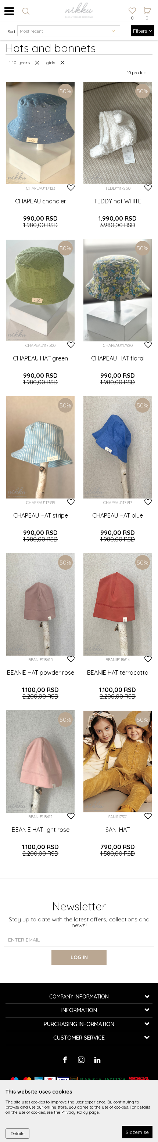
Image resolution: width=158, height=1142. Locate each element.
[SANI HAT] (117, 761)
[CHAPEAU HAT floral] (117, 290)
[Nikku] (17, 177)
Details (17, 1133)
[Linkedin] (97, 1059)
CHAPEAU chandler (40, 201)
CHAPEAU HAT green (40, 358)
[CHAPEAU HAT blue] (117, 447)
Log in (79, 957)
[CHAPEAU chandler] (40, 133)
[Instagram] (81, 1059)
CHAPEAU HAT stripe (40, 515)
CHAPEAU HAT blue (117, 515)
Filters (141, 31)
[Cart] (147, 4)
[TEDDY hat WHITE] (117, 133)
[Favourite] (132, 11)
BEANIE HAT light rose (40, 829)
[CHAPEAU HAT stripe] (40, 447)
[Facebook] (64, 1059)
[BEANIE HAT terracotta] (117, 604)
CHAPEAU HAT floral (117, 358)
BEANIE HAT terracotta (117, 672)
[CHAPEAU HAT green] (40, 290)
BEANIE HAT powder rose (40, 672)
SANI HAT (117, 829)
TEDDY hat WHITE (117, 201)
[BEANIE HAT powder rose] (40, 604)
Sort (11, 31)
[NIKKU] (79, 11)
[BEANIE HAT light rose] (40, 761)
